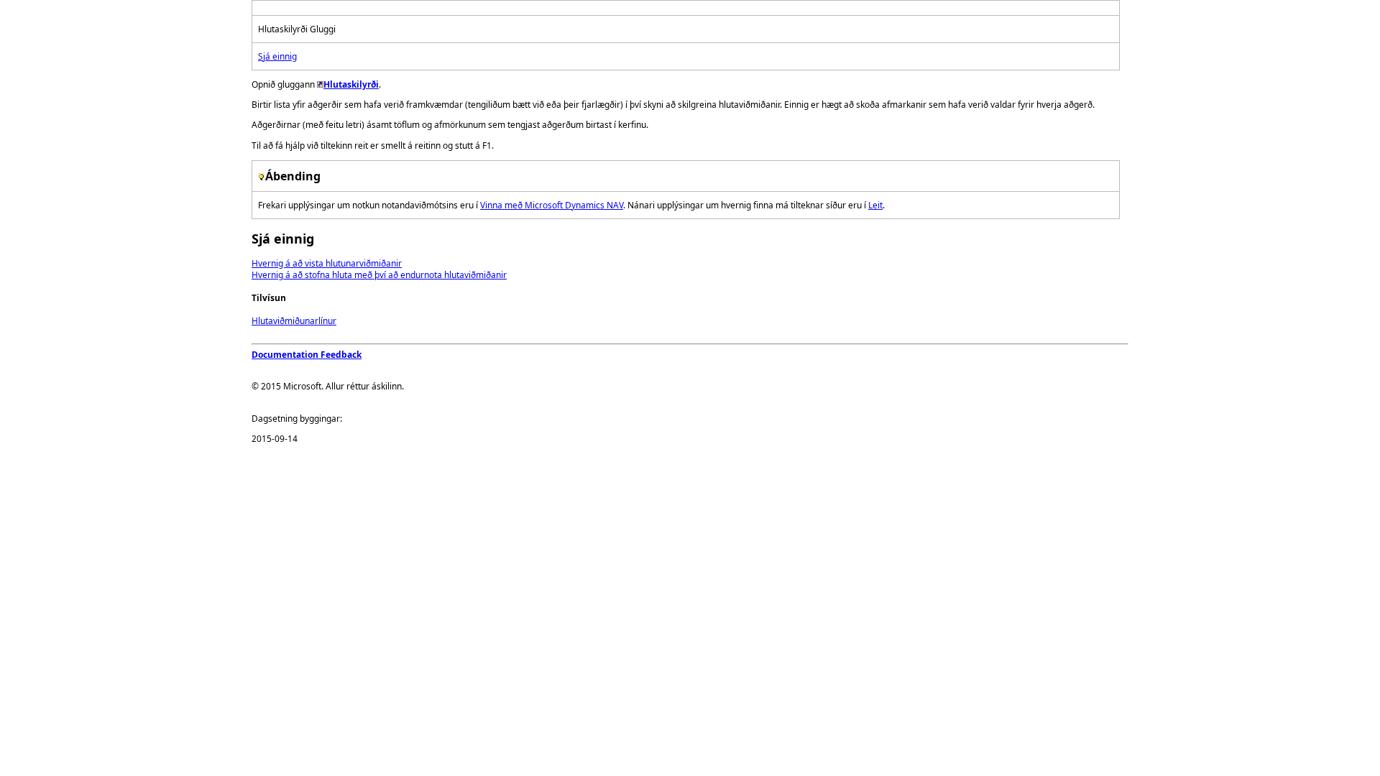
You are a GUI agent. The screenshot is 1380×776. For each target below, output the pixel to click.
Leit (875, 205)
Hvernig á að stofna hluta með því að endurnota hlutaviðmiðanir (379, 275)
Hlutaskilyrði (351, 84)
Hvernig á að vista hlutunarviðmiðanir (327, 263)
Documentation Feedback (307, 354)
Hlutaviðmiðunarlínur (294, 321)
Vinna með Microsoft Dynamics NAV (551, 205)
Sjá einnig (277, 56)
